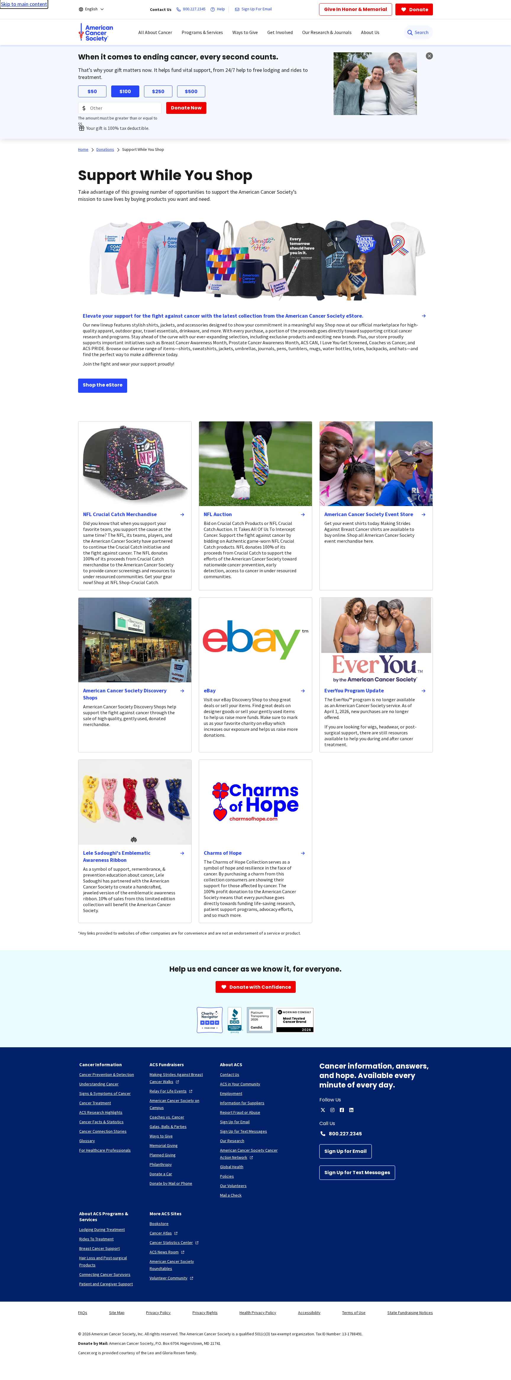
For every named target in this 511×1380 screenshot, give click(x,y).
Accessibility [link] (309, 1312)
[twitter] (322, 1110)
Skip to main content (24, 4)
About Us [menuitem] (370, 32)
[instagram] (332, 1110)
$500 (191, 91)
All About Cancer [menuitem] (155, 32)
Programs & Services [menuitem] (202, 32)
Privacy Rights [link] (205, 1312)
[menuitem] (96, 32)
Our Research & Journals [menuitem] (327, 32)
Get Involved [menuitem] (280, 32)
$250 (158, 91)
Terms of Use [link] (354, 1312)
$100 (125, 91)
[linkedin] (351, 1110)
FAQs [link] (82, 1312)
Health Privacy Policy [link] (258, 1312)
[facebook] (341, 1110)
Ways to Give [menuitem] (245, 32)
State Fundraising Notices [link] (410, 1312)
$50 (92, 91)
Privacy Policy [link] (158, 1312)
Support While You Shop (143, 149)
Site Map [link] (116, 1312)
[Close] (429, 55)
